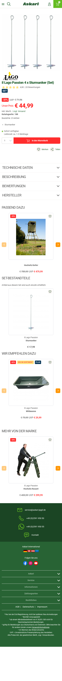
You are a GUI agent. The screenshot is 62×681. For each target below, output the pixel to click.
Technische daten (17, 168)
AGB (17, 607)
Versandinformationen (40, 627)
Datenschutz (28, 607)
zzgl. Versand (19, 111)
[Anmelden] (49, 4)
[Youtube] (36, 563)
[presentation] (4, 244)
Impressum (42, 607)
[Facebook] (25, 563)
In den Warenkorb (40, 140)
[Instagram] (31, 563)
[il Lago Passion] (10, 76)
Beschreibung (14, 177)
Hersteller (12, 195)
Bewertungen (14, 186)
